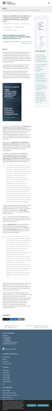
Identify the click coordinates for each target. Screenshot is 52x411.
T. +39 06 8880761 (6, 339)
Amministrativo (6, 357)
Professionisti (6, 370)
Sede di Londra (6, 379)
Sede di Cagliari (6, 377)
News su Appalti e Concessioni (10, 395)
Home (4, 10)
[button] (48, 3)
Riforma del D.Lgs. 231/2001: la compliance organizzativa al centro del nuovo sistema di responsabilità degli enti (41, 58)
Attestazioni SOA (19, 27)
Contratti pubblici (8, 30)
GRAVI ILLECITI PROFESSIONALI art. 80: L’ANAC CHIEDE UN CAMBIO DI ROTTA (36, 326)
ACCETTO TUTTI (32, 405)
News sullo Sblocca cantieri (9, 393)
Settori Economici (7, 364)
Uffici (4, 384)
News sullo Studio (7, 397)
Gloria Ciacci (29, 43)
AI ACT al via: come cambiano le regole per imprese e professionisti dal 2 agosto (41, 87)
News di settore (25, 23)
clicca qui (10, 407)
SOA (16, 30)
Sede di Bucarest (7, 381)
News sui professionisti (8, 399)
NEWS (7, 10)
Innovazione (5, 361)
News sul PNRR (6, 390)
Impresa (5, 359)
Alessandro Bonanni (8, 27)
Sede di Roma (6, 372)
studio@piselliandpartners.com (10, 342)
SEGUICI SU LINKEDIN (10, 349)
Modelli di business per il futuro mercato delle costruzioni (11, 326)
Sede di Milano (6, 375)
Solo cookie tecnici (43, 405)
